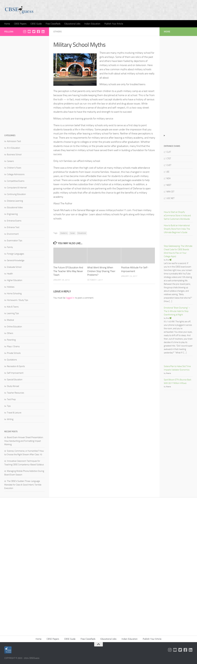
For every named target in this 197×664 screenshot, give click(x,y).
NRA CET (170, 191)
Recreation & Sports (16, 366)
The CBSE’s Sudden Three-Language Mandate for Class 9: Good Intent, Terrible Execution (22, 484)
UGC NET (170, 198)
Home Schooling (14, 293)
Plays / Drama (13, 346)
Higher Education (14, 280)
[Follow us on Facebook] (38, 31)
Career (72, 233)
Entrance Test (13, 227)
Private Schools (14, 353)
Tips (9, 406)
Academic (63, 233)
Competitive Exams (15, 181)
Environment (13, 234)
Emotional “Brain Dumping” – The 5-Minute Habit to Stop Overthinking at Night (177, 311)
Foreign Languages (15, 254)
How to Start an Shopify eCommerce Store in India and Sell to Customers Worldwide (177, 215)
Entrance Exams (14, 220)
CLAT (168, 152)
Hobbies (10, 287)
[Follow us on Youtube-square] (29, 31)
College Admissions (16, 174)
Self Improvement (15, 373)
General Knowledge (15, 260)
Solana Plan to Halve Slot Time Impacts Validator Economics (177, 368)
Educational (82, 233)
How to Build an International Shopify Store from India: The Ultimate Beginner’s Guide (177, 229)
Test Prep (11, 399)
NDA (168, 178)
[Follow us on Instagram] (24, 31)
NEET (168, 185)
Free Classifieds (53, 23)
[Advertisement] (24, 83)
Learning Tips (13, 313)
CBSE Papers (20, 23)
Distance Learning (15, 201)
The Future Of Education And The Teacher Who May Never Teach (68, 271)
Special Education (14, 379)
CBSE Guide (36, 23)
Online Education (14, 326)
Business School (14, 154)
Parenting (11, 340)
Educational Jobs (72, 23)
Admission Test (14, 141)
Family (10, 247)
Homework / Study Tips (17, 300)
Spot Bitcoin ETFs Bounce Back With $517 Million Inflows (177, 381)
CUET (168, 165)
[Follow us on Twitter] (33, 31)
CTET (168, 158)
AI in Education (13, 148)
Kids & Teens (13, 306)
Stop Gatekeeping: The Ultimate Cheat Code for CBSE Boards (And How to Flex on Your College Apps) (178, 251)
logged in (70, 297)
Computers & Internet (17, 187)
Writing (10, 419)
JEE (167, 171)
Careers (10, 161)
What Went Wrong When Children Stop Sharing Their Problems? (101, 271)
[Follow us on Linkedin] (43, 31)
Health (10, 273)
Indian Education (92, 23)
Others (57, 31)
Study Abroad (13, 386)
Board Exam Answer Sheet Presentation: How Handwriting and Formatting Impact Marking (23, 441)
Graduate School (14, 267)
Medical (10, 320)
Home (7, 23)
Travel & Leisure (14, 412)
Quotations (12, 359)
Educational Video (15, 207)
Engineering (12, 214)
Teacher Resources (15, 392)
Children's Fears (14, 167)
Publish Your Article (113, 23)
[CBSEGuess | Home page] (19, 10)
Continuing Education (16, 194)
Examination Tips (14, 240)
